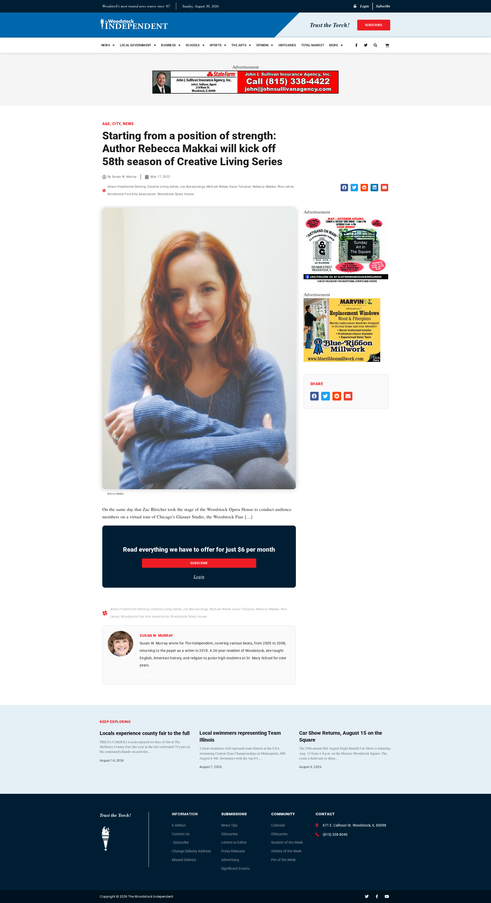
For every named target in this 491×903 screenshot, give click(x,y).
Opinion (262, 45)
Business (168, 45)
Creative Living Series (162, 186)
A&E (106, 123)
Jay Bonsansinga (192, 186)
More (333, 45)
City (116, 123)
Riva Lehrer (286, 186)
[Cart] (387, 45)
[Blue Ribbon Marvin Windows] (342, 360)
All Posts (146, 675)
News (105, 45)
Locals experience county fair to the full (144, 733)
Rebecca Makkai (264, 186)
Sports (215, 45)
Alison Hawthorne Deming (126, 186)
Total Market (312, 45)
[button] (344, 187)
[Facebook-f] (377, 896)
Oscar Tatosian (240, 186)
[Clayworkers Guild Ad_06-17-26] (346, 282)
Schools (192, 45)
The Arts (238, 45)
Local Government (135, 45)
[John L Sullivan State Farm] (245, 92)
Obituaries (287, 45)
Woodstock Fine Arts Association (131, 194)
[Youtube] (387, 896)
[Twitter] (367, 896)
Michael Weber (217, 186)
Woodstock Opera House (176, 194)
